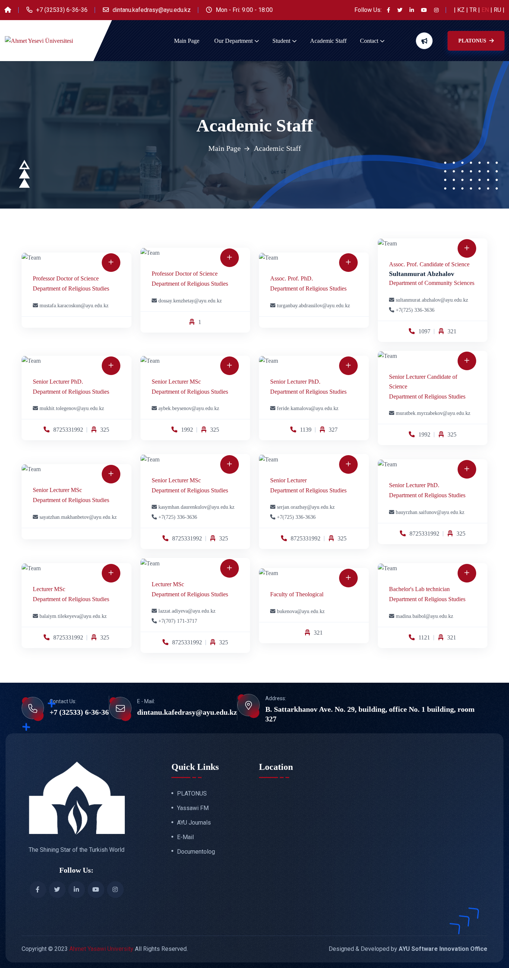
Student (281, 41)
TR (474, 9)
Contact (369, 41)
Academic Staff (328, 41)
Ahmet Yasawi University (101, 948)
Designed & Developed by (408, 948)
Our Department (233, 41)
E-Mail (185, 837)
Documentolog (196, 851)
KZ (461, 9)
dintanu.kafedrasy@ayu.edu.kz (152, 9)
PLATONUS (473, 41)
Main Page (186, 41)
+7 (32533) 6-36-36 (62, 9)
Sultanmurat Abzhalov (421, 273)
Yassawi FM (193, 808)
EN (485, 9)
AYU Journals (194, 822)
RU (498, 9)
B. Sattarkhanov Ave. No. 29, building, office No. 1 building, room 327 (370, 714)
